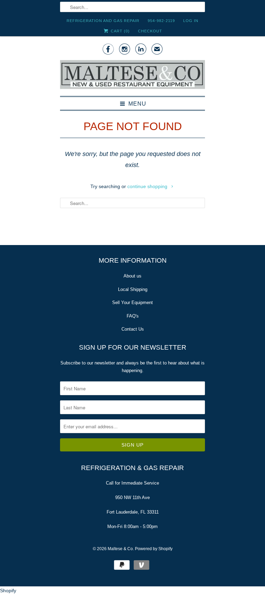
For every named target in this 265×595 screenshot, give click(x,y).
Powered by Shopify (154, 548)
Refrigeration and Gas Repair (103, 21)
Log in (190, 21)
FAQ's (133, 316)
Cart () (119, 31)
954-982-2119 (161, 21)
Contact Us (132, 329)
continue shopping (148, 186)
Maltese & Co (120, 548)
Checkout (150, 31)
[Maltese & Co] (132, 75)
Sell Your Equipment (132, 302)
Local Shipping (132, 289)
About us (132, 276)
